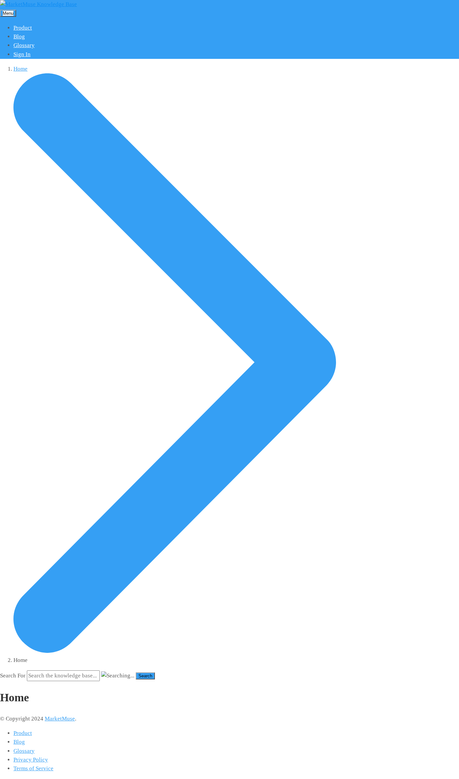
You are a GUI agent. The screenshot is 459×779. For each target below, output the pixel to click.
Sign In (22, 54)
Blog (19, 36)
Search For (13, 675)
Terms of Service (33, 768)
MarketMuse (60, 718)
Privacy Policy (30, 759)
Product (22, 28)
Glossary (24, 45)
